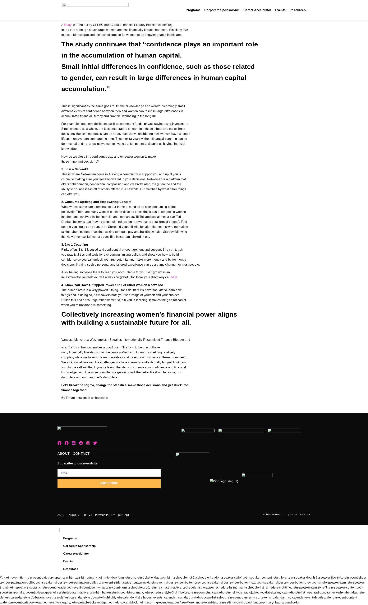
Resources (297, 10)
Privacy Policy (105, 515)
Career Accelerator (257, 10)
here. (174, 277)
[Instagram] (88, 443)
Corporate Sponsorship (222, 10)
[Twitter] (95, 443)
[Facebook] (60, 443)
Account (74, 515)
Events (280, 10)
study (67, 24)
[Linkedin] (74, 443)
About (64, 453)
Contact (81, 453)
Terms (88, 515)
